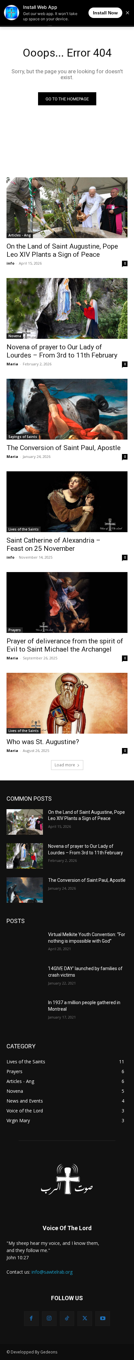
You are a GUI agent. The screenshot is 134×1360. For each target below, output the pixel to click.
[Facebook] (31, 1318)
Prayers (14, 630)
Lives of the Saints (23, 529)
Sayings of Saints (22, 436)
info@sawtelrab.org (52, 1272)
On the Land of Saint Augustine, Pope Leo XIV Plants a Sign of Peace (62, 250)
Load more (65, 765)
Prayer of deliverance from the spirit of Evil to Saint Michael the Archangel (65, 645)
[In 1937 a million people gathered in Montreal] (25, 1012)
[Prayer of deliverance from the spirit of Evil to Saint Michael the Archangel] (67, 602)
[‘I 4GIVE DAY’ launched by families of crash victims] (25, 978)
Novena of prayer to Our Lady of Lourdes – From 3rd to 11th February (62, 351)
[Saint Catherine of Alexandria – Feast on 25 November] (67, 501)
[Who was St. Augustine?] (67, 703)
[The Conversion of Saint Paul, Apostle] (67, 409)
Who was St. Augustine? (43, 742)
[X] (84, 1318)
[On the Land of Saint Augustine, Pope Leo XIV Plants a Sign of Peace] (67, 207)
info (10, 263)
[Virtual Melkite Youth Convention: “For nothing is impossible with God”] (25, 944)
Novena (14, 336)
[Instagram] (49, 1318)
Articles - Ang (19, 235)
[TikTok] (67, 1318)
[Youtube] (102, 1318)
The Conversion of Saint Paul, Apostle (64, 448)
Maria (12, 363)
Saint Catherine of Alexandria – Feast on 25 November (53, 544)
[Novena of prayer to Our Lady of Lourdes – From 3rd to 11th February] (67, 308)
